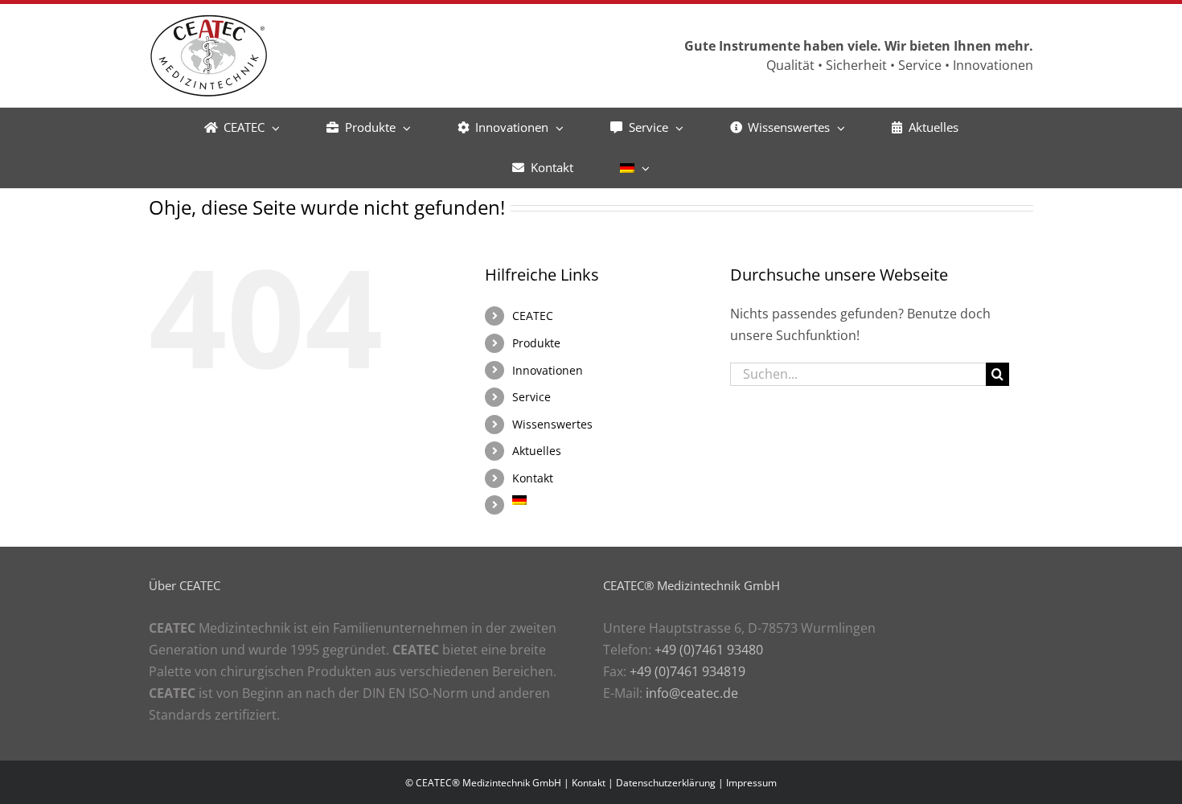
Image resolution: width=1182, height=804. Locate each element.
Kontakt (532, 478)
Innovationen (547, 370)
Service (531, 396)
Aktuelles (536, 450)
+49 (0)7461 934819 (687, 671)
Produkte (536, 343)
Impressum (751, 783)
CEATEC (532, 315)
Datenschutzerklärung (666, 783)
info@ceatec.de (692, 693)
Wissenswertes (552, 424)
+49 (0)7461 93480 (709, 649)
